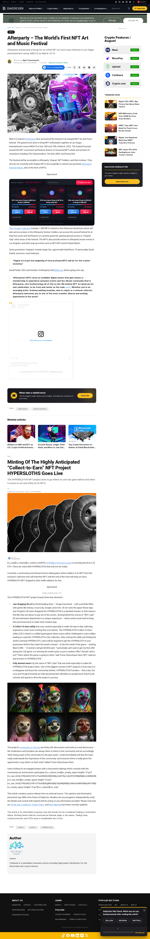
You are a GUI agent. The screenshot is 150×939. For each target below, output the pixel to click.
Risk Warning (55, 804)
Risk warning (60, 919)
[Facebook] (119, 2)
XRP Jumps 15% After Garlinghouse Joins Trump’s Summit (128, 152)
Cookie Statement (63, 914)
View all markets (33, 182)
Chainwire (13, 489)
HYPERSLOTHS (47, 827)
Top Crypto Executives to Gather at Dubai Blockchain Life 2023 (81, 447)
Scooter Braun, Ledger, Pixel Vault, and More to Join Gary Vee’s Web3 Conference (51, 447)
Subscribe (141, 8)
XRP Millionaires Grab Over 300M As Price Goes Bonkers (128, 116)
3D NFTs (21, 827)
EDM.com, (58, 270)
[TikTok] (116, 2)
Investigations (105, 905)
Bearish (123, 920)
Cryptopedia (69, 905)
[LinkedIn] (127, 2)
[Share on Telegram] (89, 67)
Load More (51, 883)
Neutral (137, 920)
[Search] (129, 8)
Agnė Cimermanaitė (31, 60)
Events (13, 2)
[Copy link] (94, 67)
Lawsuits (124, 905)
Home (9, 27)
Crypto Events (22, 409)
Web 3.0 (134, 905)
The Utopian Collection (20, 228)
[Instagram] (130, 2)
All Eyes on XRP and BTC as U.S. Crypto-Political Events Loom (20, 447)
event (68, 287)
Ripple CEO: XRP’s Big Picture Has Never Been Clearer (129, 104)
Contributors (40, 905)
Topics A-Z (82, 905)
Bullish (109, 920)
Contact (21, 2)
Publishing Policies (20, 915)
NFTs (13, 27)
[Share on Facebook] (79, 67)
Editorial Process (36, 910)
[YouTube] (123, 2)
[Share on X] (74, 67)
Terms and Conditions (21, 804)
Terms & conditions (77, 919)
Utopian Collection (39, 409)
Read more (13, 871)
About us (6, 2)
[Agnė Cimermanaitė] (9, 61)
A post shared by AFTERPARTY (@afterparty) (40, 372)
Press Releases (18, 910)
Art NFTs (33, 827)
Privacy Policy (38, 804)
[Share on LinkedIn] (84, 67)
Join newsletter (41, 2)
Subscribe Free (122, 182)
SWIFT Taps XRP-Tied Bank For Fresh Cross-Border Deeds (128, 128)
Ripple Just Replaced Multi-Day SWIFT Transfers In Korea (128, 140)
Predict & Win (84, 182)
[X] (134, 2)
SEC (115, 905)
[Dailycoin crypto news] (13, 8)
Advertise (29, 2)
